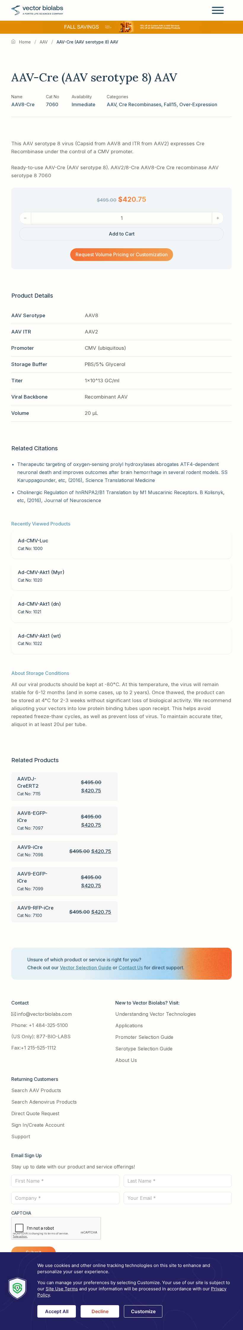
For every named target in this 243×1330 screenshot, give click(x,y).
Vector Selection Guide (85, 968)
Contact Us (131, 968)
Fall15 (170, 104)
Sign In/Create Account (37, 1125)
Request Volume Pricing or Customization (122, 254)
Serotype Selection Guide (143, 1049)
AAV (44, 41)
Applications (129, 1025)
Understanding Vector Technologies (155, 1014)
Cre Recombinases (140, 104)
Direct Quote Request (35, 1113)
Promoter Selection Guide (144, 1037)
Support (20, 1136)
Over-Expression (198, 104)
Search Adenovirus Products (44, 1102)
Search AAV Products (36, 1090)
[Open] (218, 10)
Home (25, 41)
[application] (121, 1291)
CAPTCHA (21, 1212)
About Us (126, 1060)
